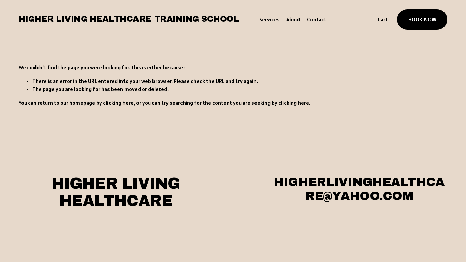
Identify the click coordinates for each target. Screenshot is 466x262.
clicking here (118, 102)
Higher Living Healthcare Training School (129, 19)
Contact (316, 19)
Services (269, 19)
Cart (383, 19)
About (293, 19)
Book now (422, 19)
